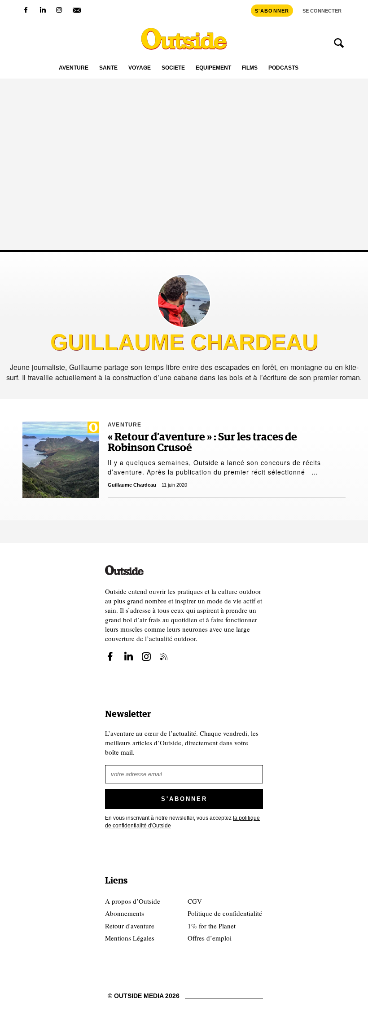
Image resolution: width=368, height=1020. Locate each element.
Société (173, 68)
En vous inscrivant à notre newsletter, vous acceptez (182, 822)
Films (250, 68)
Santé (108, 68)
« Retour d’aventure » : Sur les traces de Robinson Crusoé (202, 442)
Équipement (213, 68)
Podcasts (283, 68)
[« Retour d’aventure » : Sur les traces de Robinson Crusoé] (60, 460)
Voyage (139, 68)
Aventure (73, 68)
